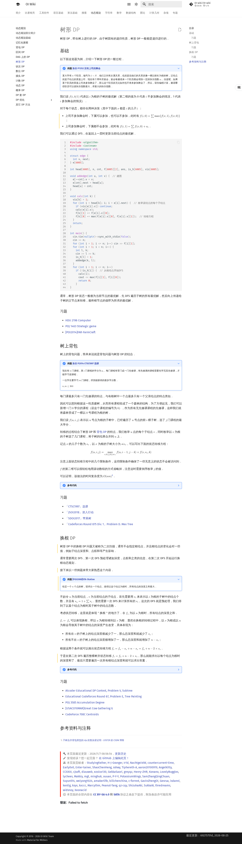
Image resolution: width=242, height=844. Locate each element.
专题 (175, 12)
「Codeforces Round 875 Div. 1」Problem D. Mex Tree (99, 524)
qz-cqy (123, 785)
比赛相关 (30, 12)
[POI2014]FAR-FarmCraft (80, 332)
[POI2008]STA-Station (83, 579)
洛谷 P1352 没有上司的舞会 (86, 68)
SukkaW (149, 785)
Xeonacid (81, 790)
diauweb (87, 771)
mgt (86, 776)
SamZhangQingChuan (155, 776)
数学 (119, 12)
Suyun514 (69, 780)
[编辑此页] (180, 29)
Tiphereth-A (129, 767)
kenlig (67, 785)
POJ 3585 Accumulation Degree (85, 702)
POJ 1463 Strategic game (80, 326)
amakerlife (101, 780)
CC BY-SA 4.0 (101, 794)
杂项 (166, 12)
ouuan (107, 776)
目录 (191, 28)
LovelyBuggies (169, 771)
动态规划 (96, 12)
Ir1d (126, 762)
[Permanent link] (72, 50)
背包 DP (101, 432)
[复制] (178, 142)
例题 (83, 68)
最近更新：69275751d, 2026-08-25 (207, 835)
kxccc (82, 785)
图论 (142, 12)
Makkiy (78, 776)
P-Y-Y (115, 776)
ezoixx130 (100, 771)
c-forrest (133, 780)
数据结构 (131, 12)
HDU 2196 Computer (78, 320)
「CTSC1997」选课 (76, 506)
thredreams (162, 785)
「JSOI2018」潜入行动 (79, 512)
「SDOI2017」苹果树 (78, 518)
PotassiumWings (130, 776)
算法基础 (72, 12)
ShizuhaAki (135, 785)
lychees (68, 776)
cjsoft (76, 771)
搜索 (84, 12)
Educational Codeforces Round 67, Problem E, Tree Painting (103, 696)
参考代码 (72, 485)
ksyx (75, 785)
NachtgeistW (138, 762)
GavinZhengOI (149, 780)
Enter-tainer (83, 767)
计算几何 (154, 12)
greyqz (128, 771)
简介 (18, 12)
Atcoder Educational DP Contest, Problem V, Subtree (99, 690)
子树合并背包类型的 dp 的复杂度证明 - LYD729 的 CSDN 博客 (93, 740)
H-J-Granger (115, 762)
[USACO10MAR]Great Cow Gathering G (89, 708)
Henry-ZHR (141, 771)
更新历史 (120, 753)
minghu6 (96, 776)
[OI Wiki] (17, 4)
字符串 (108, 12)
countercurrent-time (161, 762)
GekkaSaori (115, 771)
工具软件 (44, 12)
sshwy (116, 767)
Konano (154, 771)
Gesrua (164, 780)
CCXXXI (67, 771)
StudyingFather (96, 762)
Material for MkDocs (37, 840)
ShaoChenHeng (102, 767)
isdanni (175, 780)
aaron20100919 (147, 767)
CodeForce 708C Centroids (82, 714)
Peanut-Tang (109, 785)
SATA (117, 794)
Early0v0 (68, 767)
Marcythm (94, 785)
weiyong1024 (84, 780)
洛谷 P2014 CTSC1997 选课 (85, 363)
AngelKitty (165, 767)
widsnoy (68, 790)
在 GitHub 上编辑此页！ (114, 758)
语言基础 (58, 12)
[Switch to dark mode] (136, 4)
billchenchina (118, 780)
